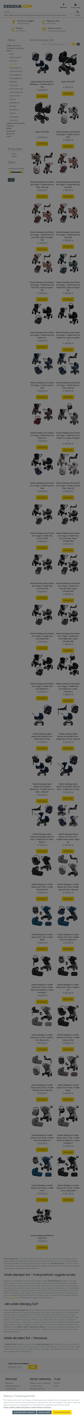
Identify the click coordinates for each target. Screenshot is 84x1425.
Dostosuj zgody (44, 1412)
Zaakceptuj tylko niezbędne (24, 1412)
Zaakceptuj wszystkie (62, 1412)
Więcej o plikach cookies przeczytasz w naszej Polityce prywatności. (27, 1407)
